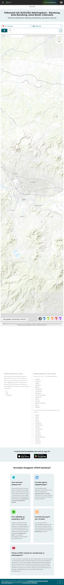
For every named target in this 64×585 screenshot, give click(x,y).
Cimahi (37, 421)
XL (6, 391)
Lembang (38, 443)
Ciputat (37, 431)
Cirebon (37, 427)
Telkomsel (11, 382)
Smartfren (9, 395)
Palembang (38, 389)
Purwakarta (38, 429)
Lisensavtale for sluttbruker (30, 582)
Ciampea (37, 433)
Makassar (38, 393)
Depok (37, 399)
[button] (3, 36)
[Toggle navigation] (3, 2)
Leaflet (4, 323)
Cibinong (37, 441)
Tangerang (38, 391)
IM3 (7, 393)
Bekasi (37, 387)
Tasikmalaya (39, 425)
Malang (37, 407)
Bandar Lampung (40, 403)
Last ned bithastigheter (9, 30)
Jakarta (37, 379)
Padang (37, 401)
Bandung (38, 385)
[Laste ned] (24, 456)
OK (60, 582)
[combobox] (16, 26)
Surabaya (38, 381)
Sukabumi (38, 423)
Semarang (38, 397)
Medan (37, 383)
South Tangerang (40, 395)
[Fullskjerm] (61, 31)
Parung (37, 439)
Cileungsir (38, 435)
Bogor (37, 405)
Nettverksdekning (4, 30)
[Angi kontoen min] (61, 2)
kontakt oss (38, 531)
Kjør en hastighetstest (50, 2)
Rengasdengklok (40, 437)
